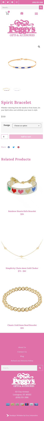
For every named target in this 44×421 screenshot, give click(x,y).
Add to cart (26, 136)
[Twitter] (8, 2)
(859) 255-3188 (22, 397)
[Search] (41, 7)
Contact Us (22, 352)
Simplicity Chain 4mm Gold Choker (22, 268)
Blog (22, 356)
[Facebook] (3, 2)
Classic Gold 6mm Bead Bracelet (22, 325)
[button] (36, 13)
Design (7, 125)
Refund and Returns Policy (22, 361)
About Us (22, 347)
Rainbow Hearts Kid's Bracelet (22, 211)
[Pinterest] (12, 2)
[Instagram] (16, 2)
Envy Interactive (32, 415)
